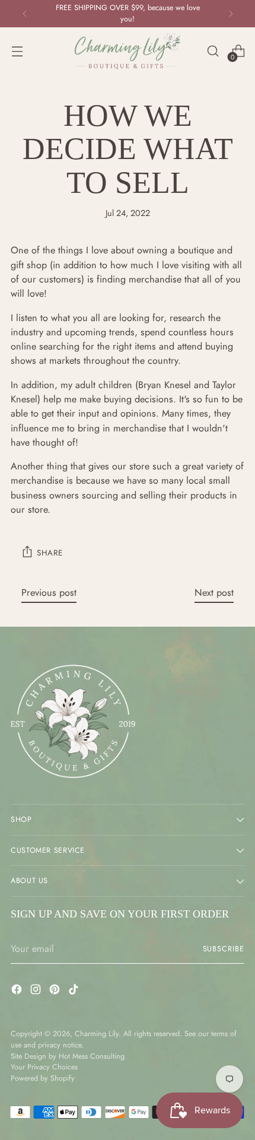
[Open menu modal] (17, 51)
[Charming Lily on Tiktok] (75, 991)
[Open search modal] (212, 51)
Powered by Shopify (43, 1078)
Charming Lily (97, 1033)
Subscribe (224, 949)
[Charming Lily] (127, 51)
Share (49, 552)
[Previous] (25, 13)
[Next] (231, 13)
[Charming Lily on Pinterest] (56, 991)
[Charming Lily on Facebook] (18, 991)
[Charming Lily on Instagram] (37, 991)
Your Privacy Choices (44, 1067)
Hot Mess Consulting (92, 1056)
